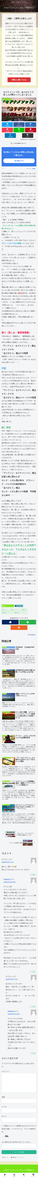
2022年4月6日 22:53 (14, 1014)
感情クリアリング (8, 606)
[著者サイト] (10, 622)
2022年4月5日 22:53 (10, 882)
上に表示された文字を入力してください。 (17, 1142)
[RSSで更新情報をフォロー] (19, 627)
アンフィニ (6, 610)
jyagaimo (7, 879)
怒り (25, 610)
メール (4, 1106)
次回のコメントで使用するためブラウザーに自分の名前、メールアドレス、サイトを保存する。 (19, 1129)
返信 (33, 874)
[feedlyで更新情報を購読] (27, 622)
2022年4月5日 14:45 (7, 862)
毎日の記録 (19, 606)
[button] (34, 572)
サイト (4, 1116)
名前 (3, 1097)
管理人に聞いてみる (19, 80)
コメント (5, 1071)
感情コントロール (21, 612)
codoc (33, 168)
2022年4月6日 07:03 (12, 979)
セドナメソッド (16, 610)
